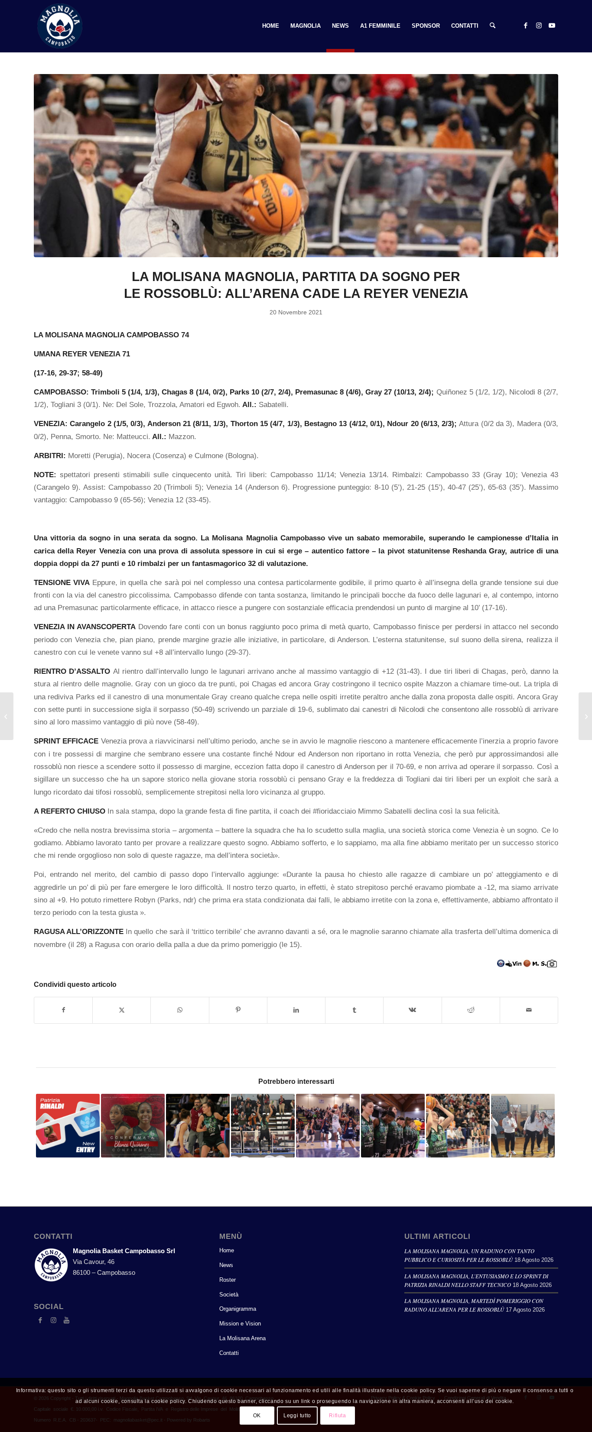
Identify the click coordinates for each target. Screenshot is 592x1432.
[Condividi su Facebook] (63, 1010)
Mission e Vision (240, 1323)
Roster (227, 1280)
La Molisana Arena (242, 1338)
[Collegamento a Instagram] (538, 25)
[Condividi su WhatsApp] (179, 1010)
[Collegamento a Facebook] (525, 25)
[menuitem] (271, 26)
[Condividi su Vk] (412, 1010)
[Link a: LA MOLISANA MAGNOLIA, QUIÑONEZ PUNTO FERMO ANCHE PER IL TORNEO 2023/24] (133, 1125)
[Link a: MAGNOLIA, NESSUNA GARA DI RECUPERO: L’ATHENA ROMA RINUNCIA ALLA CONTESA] (523, 1125)
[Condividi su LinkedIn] (296, 1010)
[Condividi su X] (121, 1010)
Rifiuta (337, 1416)
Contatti (229, 1353)
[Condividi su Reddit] (471, 1010)
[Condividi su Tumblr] (354, 1010)
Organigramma (237, 1309)
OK (257, 1416)
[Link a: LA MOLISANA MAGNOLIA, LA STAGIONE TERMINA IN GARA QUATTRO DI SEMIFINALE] (393, 1125)
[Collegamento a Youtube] (551, 25)
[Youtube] (66, 1320)
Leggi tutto (297, 1416)
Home (226, 1250)
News (226, 1265)
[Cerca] (492, 26)
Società (228, 1294)
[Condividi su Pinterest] (238, 1010)
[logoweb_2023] (60, 26)
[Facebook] (40, 1320)
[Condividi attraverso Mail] (529, 1010)
